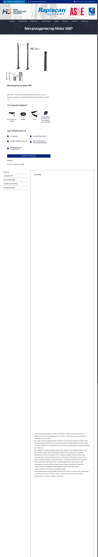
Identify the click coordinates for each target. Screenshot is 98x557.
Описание (6, 172)
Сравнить (10, 160)
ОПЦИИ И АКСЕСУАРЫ (10, 184)
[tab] (15, 172)
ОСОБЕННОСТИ (8, 176)
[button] (28, 156)
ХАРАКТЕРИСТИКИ (9, 180)
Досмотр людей (19, 164)
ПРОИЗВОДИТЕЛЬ (9, 188)
